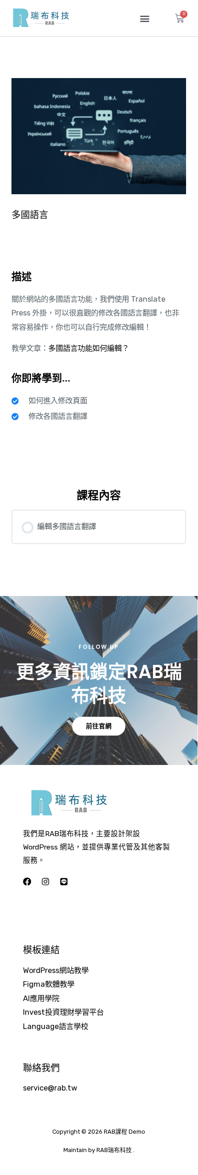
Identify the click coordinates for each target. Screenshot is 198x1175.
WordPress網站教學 (56, 970)
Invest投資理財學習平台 (63, 1012)
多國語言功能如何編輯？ (88, 348)
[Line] (64, 881)
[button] (144, 18)
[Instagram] (45, 881)
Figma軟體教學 (48, 984)
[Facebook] (27, 881)
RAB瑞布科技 (114, 1150)
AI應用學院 (41, 998)
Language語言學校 (55, 1026)
